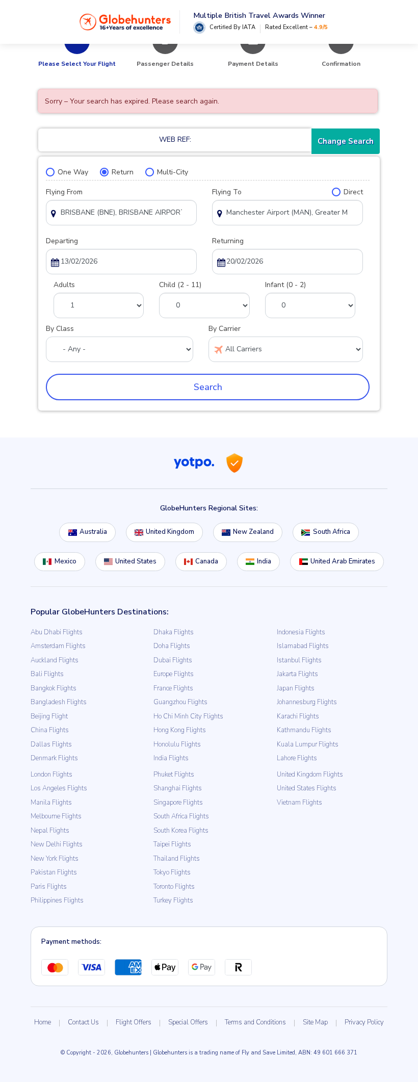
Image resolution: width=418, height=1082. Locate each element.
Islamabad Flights (303, 646)
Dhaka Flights (173, 632)
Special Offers (188, 1022)
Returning (228, 241)
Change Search (346, 141)
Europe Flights (173, 674)
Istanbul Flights (299, 660)
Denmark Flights (54, 758)
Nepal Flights (50, 830)
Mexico (65, 561)
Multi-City (172, 172)
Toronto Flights (174, 886)
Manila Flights (51, 802)
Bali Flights (47, 674)
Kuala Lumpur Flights (307, 744)
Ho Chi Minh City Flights (188, 716)
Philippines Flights (57, 900)
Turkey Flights (173, 900)
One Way (73, 172)
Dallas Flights (51, 744)
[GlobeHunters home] (125, 22)
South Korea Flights (180, 830)
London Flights (51, 774)
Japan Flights (296, 688)
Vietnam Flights (299, 802)
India (264, 561)
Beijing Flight (49, 716)
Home (42, 1022)
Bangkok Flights (53, 688)
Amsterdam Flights (58, 646)
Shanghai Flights (177, 788)
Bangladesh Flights (59, 702)
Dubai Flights (172, 660)
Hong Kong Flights (179, 730)
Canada (206, 561)
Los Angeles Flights (59, 788)
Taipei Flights (172, 844)
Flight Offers (133, 1022)
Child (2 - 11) (180, 285)
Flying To (227, 192)
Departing (62, 241)
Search (208, 387)
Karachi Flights (298, 716)
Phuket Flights (173, 774)
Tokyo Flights (172, 872)
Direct (353, 192)
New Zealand (253, 531)
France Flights (173, 688)
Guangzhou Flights (180, 702)
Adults (64, 285)
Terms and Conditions (255, 1022)
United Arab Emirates (342, 561)
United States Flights (306, 788)
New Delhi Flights (57, 844)
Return (123, 172)
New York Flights (55, 858)
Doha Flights (171, 646)
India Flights (171, 758)
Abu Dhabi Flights (57, 632)
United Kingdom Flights (310, 774)
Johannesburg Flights (307, 702)
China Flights (50, 730)
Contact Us (83, 1022)
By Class (60, 328)
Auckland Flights (55, 660)
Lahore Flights (297, 758)
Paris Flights (49, 886)
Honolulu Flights (177, 744)
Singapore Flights (178, 802)
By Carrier (224, 328)
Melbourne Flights (56, 816)
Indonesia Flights (301, 632)
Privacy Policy (364, 1022)
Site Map (315, 1022)
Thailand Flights (176, 858)
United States (135, 561)
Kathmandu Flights (304, 730)
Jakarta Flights (297, 674)
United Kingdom (170, 531)
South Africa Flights (181, 816)
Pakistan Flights (54, 872)
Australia (93, 531)
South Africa (331, 531)
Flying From (64, 192)
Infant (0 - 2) (285, 285)
